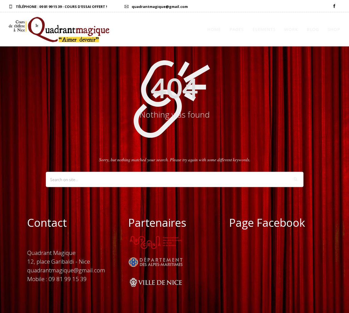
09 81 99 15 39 (50, 6)
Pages (237, 29)
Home (214, 29)
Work (291, 29)
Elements (264, 29)
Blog (313, 29)
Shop (334, 29)
